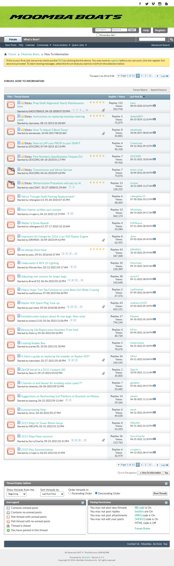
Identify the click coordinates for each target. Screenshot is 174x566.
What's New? (31, 39)
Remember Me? (107, 35)
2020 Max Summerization (37, 449)
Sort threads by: (50, 489)
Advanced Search (160, 45)
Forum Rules (142, 528)
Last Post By (136, 97)
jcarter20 (34, 346)
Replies (112, 97)
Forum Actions (60, 45)
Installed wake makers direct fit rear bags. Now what (53, 316)
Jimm (32, 413)
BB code (140, 507)
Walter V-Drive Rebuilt (35, 223)
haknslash (34, 360)
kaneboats (34, 133)
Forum (13, 39)
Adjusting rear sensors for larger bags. (44, 276)
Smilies (139, 511)
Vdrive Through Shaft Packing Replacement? (48, 196)
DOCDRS (34, 146)
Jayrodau (34, 123)
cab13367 (34, 187)
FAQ (21, 45)
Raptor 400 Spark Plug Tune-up (40, 303)
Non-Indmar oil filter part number (41, 209)
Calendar (30, 45)
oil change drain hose (33, 250)
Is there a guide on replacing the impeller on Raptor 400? (55, 356)
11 (150, 75)
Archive (157, 544)
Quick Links (78, 45)
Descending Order (109, 493)
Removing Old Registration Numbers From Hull (49, 329)
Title (9, 97)
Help (146, 30)
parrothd (34, 307)
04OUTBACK (36, 111)
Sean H (32, 373)
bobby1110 (35, 320)
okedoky (33, 386)
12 (87, 110)
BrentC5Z (34, 281)
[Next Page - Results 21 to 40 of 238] (157, 76)
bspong (33, 400)
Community (43, 45)
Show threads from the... (21, 489)
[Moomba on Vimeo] (153, 4)
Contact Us (133, 544)
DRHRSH (34, 239)
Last (163, 76)
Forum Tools (139, 90)
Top (166, 473)
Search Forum (158, 90)
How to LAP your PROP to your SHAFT (56, 143)
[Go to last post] (154, 106)
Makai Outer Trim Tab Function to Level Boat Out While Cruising (60, 289)
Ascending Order (81, 493)
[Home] (66, 17)
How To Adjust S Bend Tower (50, 130)
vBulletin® (86, 557)
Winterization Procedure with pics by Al (57, 183)
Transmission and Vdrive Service (52, 169)
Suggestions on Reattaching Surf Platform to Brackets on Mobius (60, 396)
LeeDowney (35, 293)
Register (160, 30)
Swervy (33, 333)
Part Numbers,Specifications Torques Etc (58, 156)
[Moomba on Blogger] (168, 4)
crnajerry (34, 214)
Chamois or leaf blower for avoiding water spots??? (51, 383)
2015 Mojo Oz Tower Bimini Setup (42, 423)
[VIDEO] (140, 519)
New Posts (11, 45)
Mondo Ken (35, 267)
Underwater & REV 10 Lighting (40, 263)
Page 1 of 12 (128, 75)
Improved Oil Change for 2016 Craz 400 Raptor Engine (54, 236)
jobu (31, 254)
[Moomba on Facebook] (140, 4)
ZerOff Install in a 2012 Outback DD (43, 369)
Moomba (146, 544)
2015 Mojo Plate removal (36, 436)
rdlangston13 (36, 199)
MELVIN (33, 426)
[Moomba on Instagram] (160, 4)
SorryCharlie (36, 441)
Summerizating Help (33, 409)
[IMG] (138, 515)
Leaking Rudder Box (33, 343)
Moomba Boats (30, 54)
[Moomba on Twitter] (146, 4)
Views (122, 97)
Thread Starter (21, 97)
